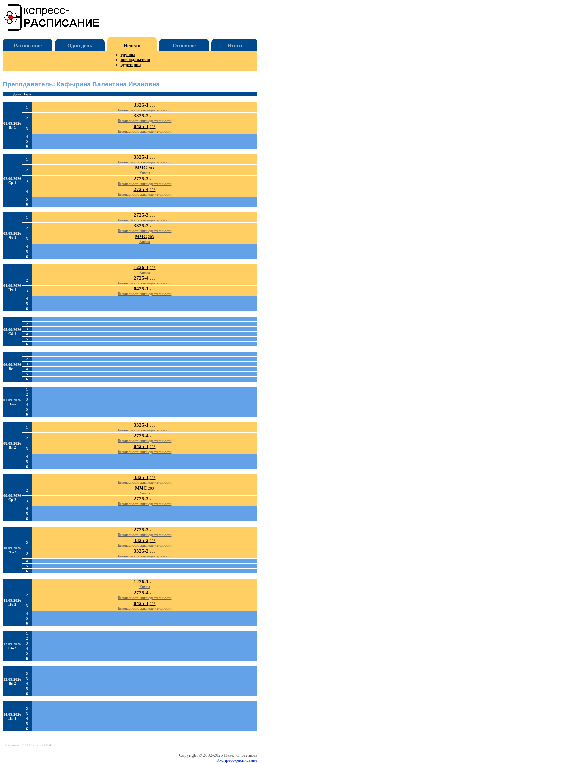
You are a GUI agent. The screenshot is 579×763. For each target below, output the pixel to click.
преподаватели (135, 59)
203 (153, 105)
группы (128, 54)
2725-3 (141, 178)
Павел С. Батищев (240, 755)
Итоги (234, 45)
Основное (184, 45)
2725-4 (141, 189)
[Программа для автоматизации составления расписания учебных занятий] (52, 29)
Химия (144, 173)
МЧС (141, 167)
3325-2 (141, 115)
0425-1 (141, 126)
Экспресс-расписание (236, 760)
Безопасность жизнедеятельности (145, 110)
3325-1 (141, 105)
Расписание (28, 45)
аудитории (131, 64)
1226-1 (141, 267)
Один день (79, 45)
